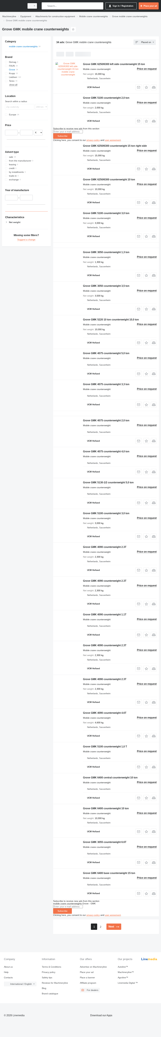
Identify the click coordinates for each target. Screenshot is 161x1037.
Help (6, 972)
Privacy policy (48, 972)
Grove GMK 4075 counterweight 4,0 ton (106, 451)
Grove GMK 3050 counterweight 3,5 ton (106, 286)
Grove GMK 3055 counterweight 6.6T (104, 842)
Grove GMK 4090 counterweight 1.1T (104, 614)
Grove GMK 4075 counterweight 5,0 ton (106, 353)
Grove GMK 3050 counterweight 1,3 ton (106, 252)
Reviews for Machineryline (55, 983)
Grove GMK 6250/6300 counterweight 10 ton (109, 179)
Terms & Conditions (51, 967)
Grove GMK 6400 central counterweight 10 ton (110, 777)
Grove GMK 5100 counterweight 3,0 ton (106, 213)
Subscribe (62, 136)
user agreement (113, 140)
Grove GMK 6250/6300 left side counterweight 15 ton (114, 64)
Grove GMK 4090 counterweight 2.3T (104, 547)
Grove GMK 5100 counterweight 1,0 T (105, 746)
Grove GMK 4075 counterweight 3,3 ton (106, 384)
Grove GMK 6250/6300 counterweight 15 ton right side (115, 145)
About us (8, 967)
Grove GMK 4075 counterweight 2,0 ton (106, 420)
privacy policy (93, 140)
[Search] (45, 6)
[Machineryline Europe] (13, 6)
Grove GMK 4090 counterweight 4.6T (104, 713)
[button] (146, 87)
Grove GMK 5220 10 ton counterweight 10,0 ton (111, 319)
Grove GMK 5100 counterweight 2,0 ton (106, 97)
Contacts (8, 977)
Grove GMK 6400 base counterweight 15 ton (109, 873)
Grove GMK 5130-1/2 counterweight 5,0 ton (108, 482)
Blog (44, 988)
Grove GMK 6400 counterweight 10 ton (106, 808)
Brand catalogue (50, 993)
